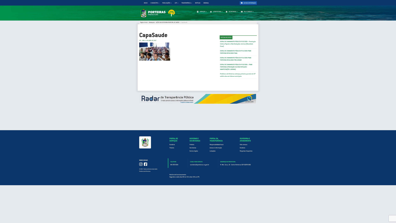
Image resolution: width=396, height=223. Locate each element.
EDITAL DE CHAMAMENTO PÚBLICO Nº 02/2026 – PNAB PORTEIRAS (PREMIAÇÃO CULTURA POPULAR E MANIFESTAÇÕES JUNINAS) (236, 67)
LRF (176, 3)
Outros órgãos (194, 151)
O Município (154, 3)
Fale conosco (243, 144)
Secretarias (193, 148)
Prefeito (192, 144)
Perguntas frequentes (246, 151)
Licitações (213, 151)
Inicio (145, 3)
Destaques (152, 22)
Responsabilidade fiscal (216, 144)
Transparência (186, 3)
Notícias (197, 3)
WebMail (206, 3)
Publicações (166, 3)
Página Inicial (143, 22)
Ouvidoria (172, 144)
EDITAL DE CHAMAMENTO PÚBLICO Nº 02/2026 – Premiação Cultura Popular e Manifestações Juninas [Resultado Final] (238, 44)
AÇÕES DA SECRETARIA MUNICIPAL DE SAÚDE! (168, 22)
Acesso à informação (249, 3)
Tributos (171, 148)
